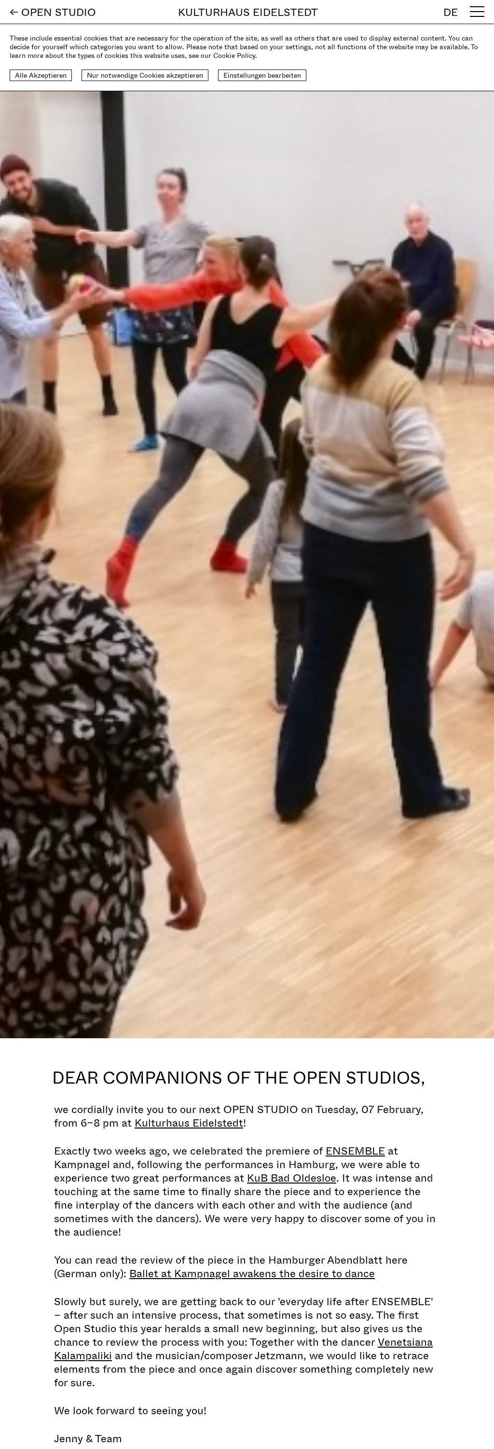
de (450, 11)
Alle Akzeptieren (41, 75)
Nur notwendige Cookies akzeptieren (145, 75)
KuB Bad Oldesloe (291, 1177)
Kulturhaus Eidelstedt (189, 1122)
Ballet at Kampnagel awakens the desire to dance (252, 1273)
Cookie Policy (234, 55)
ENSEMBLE (355, 1150)
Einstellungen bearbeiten (262, 75)
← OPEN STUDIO (53, 11)
